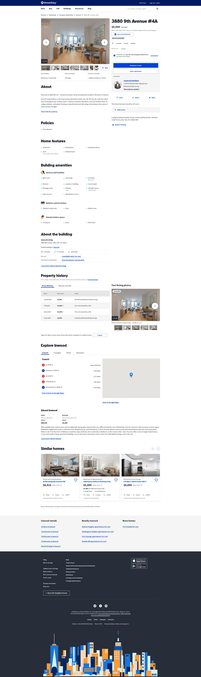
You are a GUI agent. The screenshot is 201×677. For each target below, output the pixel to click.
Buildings (67, 8)
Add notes (121, 110)
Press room (47, 577)
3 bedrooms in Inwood (49, 541)
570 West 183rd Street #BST (135, 481)
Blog (89, 8)
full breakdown (93, 279)
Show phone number (131, 89)
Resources (79, 8)
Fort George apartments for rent (95, 536)
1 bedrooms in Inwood (49, 531)
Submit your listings (50, 568)
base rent (56, 485)
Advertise (142, 3)
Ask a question (135, 71)
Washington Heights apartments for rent (98, 531)
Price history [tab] (47, 286)
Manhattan (52, 15)
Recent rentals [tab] (65, 286)
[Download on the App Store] (139, 560)
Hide (153, 98)
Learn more (154, 55)
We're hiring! (48, 563)
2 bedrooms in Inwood (49, 536)
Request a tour (136, 65)
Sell (57, 8)
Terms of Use (70, 563)
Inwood (78, 15)
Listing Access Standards (74, 578)
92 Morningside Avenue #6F (54, 481)
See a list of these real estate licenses (109, 613)
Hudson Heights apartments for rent (96, 527)
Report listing (120, 125)
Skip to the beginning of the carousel (100, 505)
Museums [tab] (80, 353)
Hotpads (103, 619)
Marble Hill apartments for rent (94, 541)
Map (106, 68)
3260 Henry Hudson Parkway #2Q (96, 481)
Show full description (49, 112)
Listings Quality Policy (73, 581)
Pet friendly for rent (130, 527)
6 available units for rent (71, 256)
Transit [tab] (45, 353)
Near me (46, 586)
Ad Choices (69, 575)
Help (67, 560)
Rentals (43, 15)
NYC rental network (50, 574)
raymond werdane (131, 80)
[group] (60, 477)
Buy (50, 8)
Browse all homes (49, 583)
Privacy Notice (70, 572)
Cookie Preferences (72, 569)
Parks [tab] (68, 353)
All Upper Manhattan (66, 15)
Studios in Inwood (48, 527)
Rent (43, 8)
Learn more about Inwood (51, 439)
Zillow (89, 619)
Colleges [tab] (57, 353)
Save (121, 98)
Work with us (47, 571)
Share (137, 98)
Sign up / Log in (155, 3)
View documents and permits (73, 260)
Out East (111, 619)
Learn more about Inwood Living (53, 266)
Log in (100, 335)
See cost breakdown (124, 34)
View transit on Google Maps (53, 393)
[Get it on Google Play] (139, 566)
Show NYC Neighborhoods (56, 593)
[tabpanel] (75, 306)
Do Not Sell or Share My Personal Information (80, 566)
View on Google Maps (111, 402)
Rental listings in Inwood (50, 546)
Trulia (96, 619)
